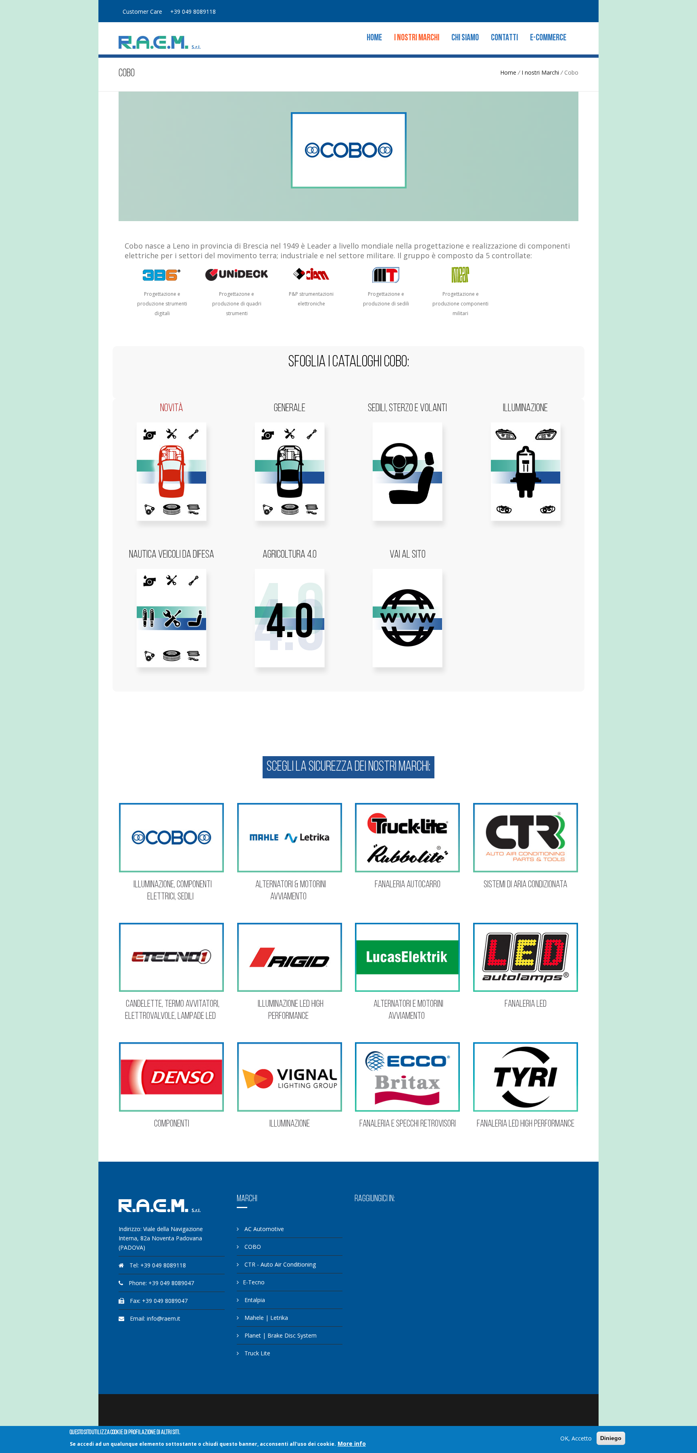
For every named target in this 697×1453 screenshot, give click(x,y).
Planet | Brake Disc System (280, 1335)
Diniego (611, 1438)
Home (374, 38)
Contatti (504, 38)
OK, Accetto (576, 1438)
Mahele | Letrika (265, 1317)
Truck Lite (256, 1353)
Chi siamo (465, 38)
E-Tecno (254, 1282)
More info (352, 1443)
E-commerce (548, 38)
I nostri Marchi (416, 38)
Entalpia (254, 1300)
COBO (252, 1246)
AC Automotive (263, 1229)
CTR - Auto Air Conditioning (279, 1264)
